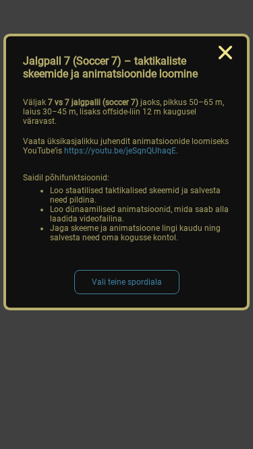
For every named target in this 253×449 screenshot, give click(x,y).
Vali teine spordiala (127, 282)
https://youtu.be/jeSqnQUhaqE (120, 151)
